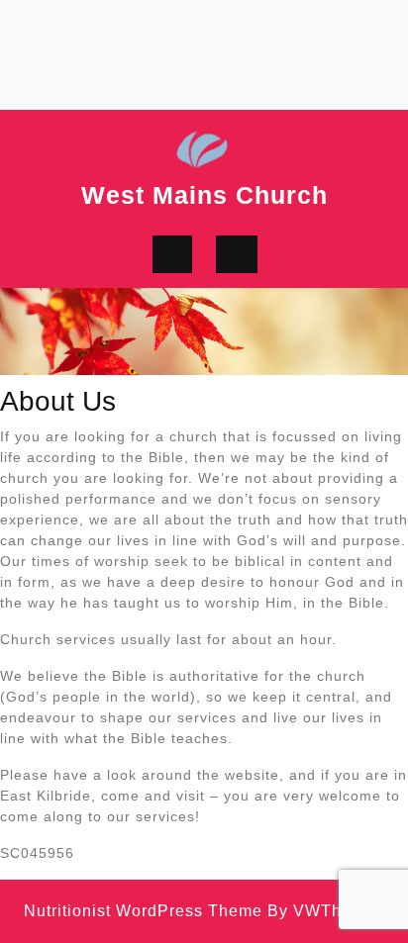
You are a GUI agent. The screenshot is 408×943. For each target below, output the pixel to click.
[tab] (172, 254)
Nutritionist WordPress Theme (143, 910)
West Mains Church (204, 195)
